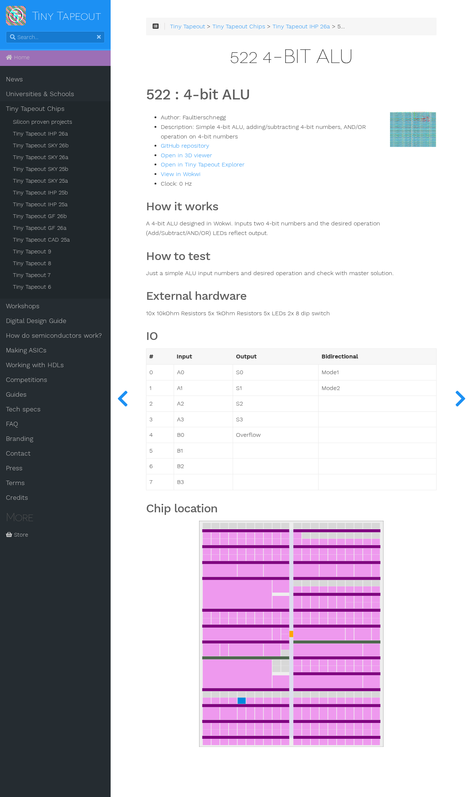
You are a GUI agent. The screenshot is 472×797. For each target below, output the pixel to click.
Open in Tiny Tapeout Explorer (202, 164)
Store (20, 534)
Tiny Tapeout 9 (32, 251)
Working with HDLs (35, 365)
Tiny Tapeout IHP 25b (40, 192)
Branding (19, 438)
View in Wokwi (181, 174)
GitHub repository (185, 146)
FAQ (12, 424)
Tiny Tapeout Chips (35, 108)
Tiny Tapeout (187, 26)
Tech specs (23, 409)
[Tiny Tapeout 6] (460, 398)
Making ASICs (26, 350)
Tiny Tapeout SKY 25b (40, 169)
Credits (17, 497)
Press (14, 468)
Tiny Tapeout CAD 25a (41, 239)
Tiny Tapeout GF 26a (39, 228)
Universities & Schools (40, 94)
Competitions (26, 379)
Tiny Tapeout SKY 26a (40, 157)
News (14, 79)
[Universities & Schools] (122, 398)
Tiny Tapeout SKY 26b (41, 145)
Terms (15, 483)
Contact (18, 453)
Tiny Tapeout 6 (32, 287)
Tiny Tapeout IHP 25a (40, 204)
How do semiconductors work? (54, 335)
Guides (16, 394)
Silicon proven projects (42, 122)
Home (21, 57)
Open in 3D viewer (186, 155)
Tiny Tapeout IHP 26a (40, 133)
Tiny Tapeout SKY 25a (40, 181)
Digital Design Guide (36, 320)
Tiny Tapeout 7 (32, 275)
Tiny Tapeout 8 (32, 263)
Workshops (22, 306)
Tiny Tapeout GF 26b (40, 216)
